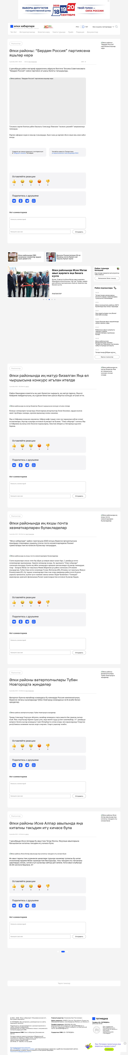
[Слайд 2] (46, 299)
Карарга (109, 1049)
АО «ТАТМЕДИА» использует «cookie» (22, 1049)
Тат (86, 27)
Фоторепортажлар (27, 32)
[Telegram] (27, 201)
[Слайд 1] (43, 299)
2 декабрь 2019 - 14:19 (15, 690)
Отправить (79, 232)
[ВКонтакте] (14, 201)
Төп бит (13, 32)
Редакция (80, 32)
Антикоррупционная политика (20, 1047)
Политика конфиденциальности (20, 1051)
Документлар (92, 32)
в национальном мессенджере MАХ (65, 153)
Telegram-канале (19, 153)
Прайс (70, 32)
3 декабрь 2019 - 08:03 (15, 534)
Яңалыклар (16, 43)
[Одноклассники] (20, 201)
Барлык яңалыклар (107, 357)
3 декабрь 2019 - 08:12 (15, 386)
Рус (77, 27)
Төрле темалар (64, 983)
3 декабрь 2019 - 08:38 (15, 61)
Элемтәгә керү (44, 32)
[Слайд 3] (49, 299)
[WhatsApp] (34, 201)
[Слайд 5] (54, 299)
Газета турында (59, 32)
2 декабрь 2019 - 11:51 (15, 834)
